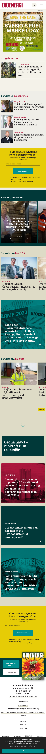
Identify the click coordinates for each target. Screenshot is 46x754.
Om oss (23, 716)
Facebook (23, 728)
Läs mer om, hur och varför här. (23, 746)
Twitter (23, 725)
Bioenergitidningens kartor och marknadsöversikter (23, 712)
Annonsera (23, 705)
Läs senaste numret (11, 664)
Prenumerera (11, 672)
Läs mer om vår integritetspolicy (21, 181)
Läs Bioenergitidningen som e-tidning (23, 709)
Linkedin (23, 721)
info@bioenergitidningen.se (23, 696)
